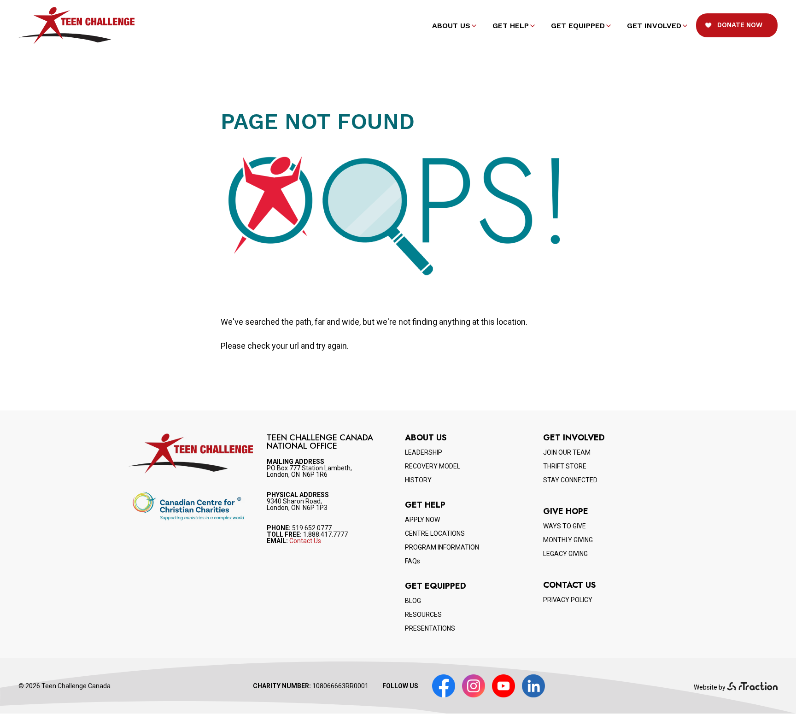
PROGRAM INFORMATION (442, 547)
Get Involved (654, 25)
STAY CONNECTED (570, 480)
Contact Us (305, 541)
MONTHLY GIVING (568, 540)
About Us (451, 25)
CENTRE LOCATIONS (435, 533)
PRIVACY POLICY (567, 599)
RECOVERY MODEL (432, 466)
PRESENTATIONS (430, 628)
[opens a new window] (752, 687)
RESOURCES (423, 614)
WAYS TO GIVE (564, 526)
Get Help (510, 25)
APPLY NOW (422, 519)
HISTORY (418, 480)
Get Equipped (578, 25)
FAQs (412, 561)
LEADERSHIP (423, 452)
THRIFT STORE (564, 466)
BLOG (413, 600)
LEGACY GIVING (565, 553)
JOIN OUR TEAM (567, 452)
